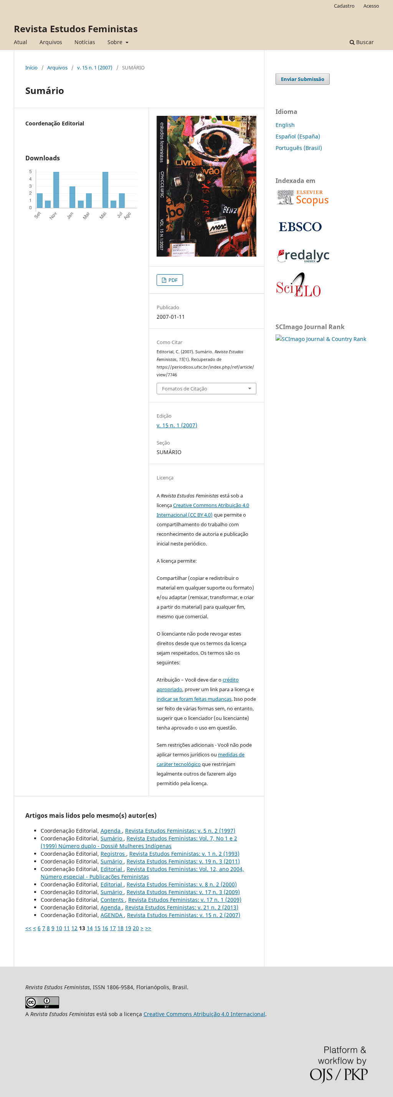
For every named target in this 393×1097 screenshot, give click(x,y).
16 (105, 928)
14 (90, 928)
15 (97, 928)
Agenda (111, 830)
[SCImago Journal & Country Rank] (321, 339)
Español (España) (298, 136)
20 (136, 928)
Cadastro (344, 5)
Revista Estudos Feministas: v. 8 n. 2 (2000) (182, 884)
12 (74, 928)
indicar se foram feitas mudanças (194, 698)
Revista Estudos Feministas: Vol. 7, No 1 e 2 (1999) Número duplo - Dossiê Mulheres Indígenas (139, 842)
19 (128, 928)
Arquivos (51, 42)
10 (59, 928)
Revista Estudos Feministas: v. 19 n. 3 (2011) (183, 861)
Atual (20, 42)
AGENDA (112, 915)
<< (28, 928)
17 (113, 928)
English (285, 124)
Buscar (364, 42)
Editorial (112, 869)
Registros (113, 853)
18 (120, 928)
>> (148, 928)
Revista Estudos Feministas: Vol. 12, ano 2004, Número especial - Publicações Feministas (142, 872)
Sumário (112, 838)
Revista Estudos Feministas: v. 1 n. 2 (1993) (184, 853)
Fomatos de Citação (184, 388)
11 (67, 928)
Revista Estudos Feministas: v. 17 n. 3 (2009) (183, 892)
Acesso (371, 5)
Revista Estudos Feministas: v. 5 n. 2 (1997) (180, 830)
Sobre (115, 42)
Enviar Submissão (302, 79)
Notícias (84, 42)
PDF (172, 280)
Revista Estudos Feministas (76, 28)
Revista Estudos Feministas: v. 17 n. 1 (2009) (184, 899)
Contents (113, 899)
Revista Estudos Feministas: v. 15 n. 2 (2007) (183, 915)
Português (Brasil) (299, 148)
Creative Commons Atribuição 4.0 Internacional (204, 1014)
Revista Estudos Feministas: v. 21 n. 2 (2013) (181, 907)
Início (31, 67)
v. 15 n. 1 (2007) (94, 67)
